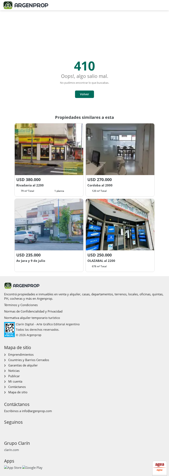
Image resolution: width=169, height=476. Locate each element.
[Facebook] (7, 430)
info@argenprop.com (37, 411)
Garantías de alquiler (23, 365)
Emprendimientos (21, 354)
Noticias (14, 371)
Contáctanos (17, 387)
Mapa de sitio (17, 392)
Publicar (14, 376)
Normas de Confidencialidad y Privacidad (33, 311)
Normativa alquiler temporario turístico (32, 318)
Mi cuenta (15, 381)
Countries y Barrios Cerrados (28, 360)
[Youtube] (20, 430)
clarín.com (11, 450)
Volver (84, 94)
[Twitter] (26, 430)
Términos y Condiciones (21, 305)
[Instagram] (13, 430)
